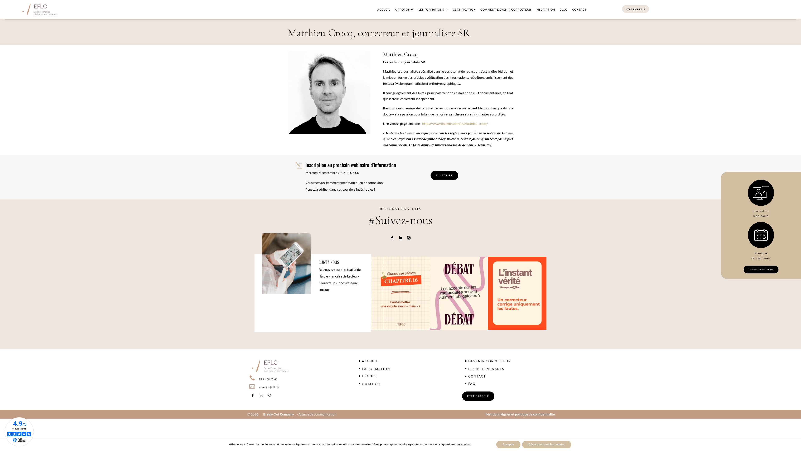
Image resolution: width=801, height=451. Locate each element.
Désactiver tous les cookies (546, 444)
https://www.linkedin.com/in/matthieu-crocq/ (455, 123)
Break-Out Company (278, 414)
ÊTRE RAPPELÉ (636, 9)
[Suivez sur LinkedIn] (400, 237)
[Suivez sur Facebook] (392, 237)
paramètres (463, 444)
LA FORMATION (376, 369)
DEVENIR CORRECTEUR (489, 361)
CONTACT (477, 376)
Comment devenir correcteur (505, 9)
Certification (464, 9)
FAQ (472, 383)
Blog (564, 9)
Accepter (508, 444)
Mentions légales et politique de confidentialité (520, 414)
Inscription (545, 9)
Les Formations (431, 9)
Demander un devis (761, 269)
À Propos (402, 9)
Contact (579, 9)
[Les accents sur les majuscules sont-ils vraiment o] (459, 293)
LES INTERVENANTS (486, 369)
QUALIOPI (371, 384)
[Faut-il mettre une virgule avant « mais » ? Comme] (400, 293)
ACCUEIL (370, 361)
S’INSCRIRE (444, 175)
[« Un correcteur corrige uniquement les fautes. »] (517, 293)
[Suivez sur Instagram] (409, 237)
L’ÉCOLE (369, 376)
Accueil (383, 9)
